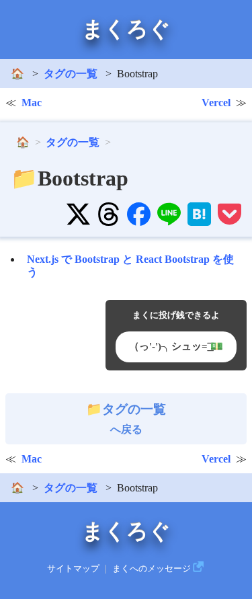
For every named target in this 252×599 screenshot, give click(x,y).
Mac (32, 102)
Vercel (216, 102)
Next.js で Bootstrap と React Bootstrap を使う (130, 265)
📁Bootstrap (69, 178)
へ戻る (134, 419)
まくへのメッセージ (151, 568)
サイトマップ (73, 568)
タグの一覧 (70, 73)
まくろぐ (126, 29)
